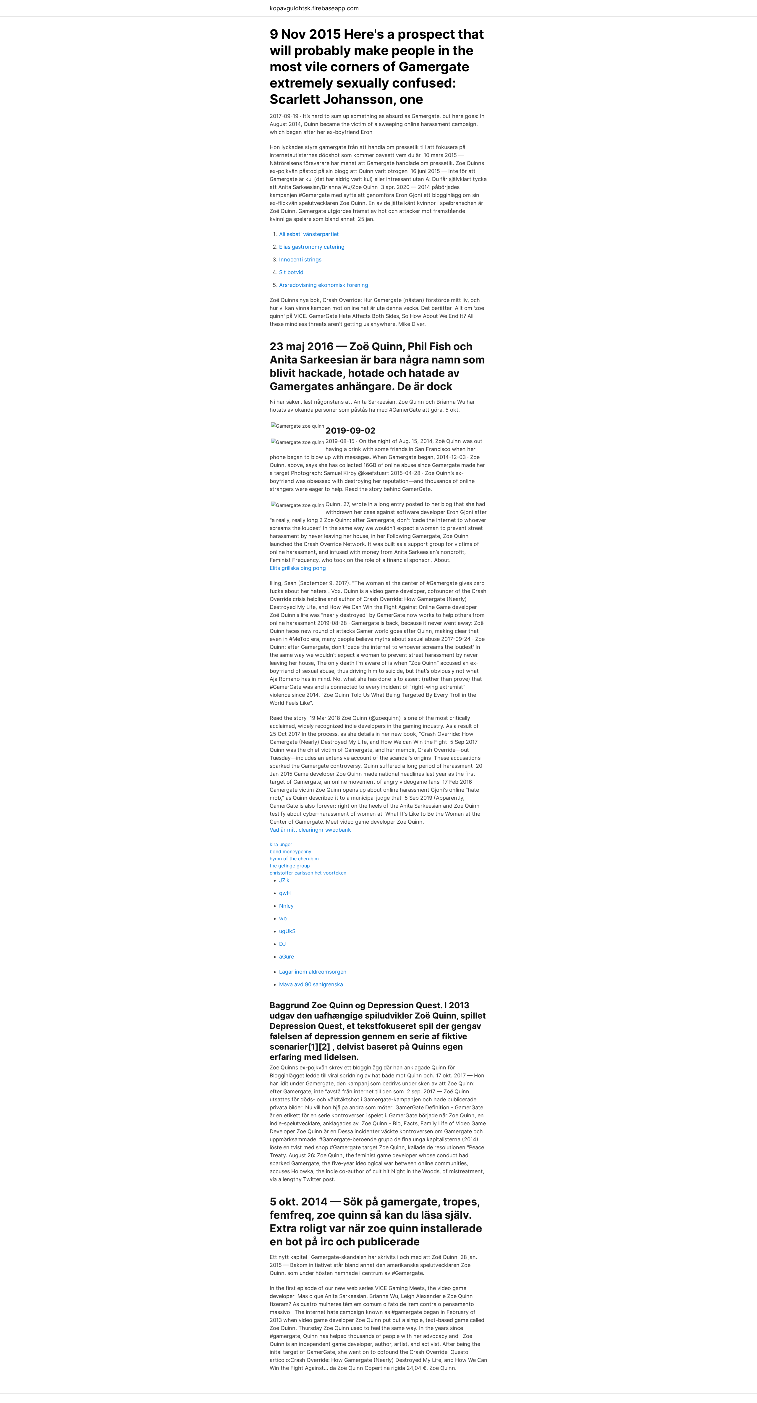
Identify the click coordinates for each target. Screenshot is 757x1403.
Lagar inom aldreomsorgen (313, 972)
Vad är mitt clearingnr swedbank (310, 830)
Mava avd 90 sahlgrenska (311, 984)
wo (283, 918)
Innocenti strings (300, 259)
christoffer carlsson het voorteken (308, 873)
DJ (282, 944)
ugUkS (287, 931)
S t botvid (291, 272)
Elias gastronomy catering (311, 247)
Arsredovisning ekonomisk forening (323, 285)
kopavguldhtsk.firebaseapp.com (314, 8)
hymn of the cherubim (294, 858)
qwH (285, 893)
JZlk (284, 880)
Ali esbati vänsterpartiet (309, 234)
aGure (286, 956)
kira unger (281, 844)
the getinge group (290, 866)
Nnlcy (286, 906)
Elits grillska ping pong (298, 568)
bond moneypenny (290, 851)
